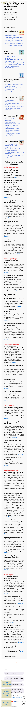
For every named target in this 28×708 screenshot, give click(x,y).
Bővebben (16, 177)
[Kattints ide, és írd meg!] (6, 669)
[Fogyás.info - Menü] (15, 3)
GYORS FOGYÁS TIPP (6, 693)
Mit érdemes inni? (9, 89)
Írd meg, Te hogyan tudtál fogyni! (14, 697)
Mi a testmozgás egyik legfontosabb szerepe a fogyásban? (11, 146)
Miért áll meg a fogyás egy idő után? (14, 106)
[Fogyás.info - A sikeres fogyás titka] (6, 3)
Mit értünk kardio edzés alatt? (12, 150)
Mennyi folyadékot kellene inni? (13, 87)
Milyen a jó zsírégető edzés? (12, 149)
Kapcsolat (15, 704)
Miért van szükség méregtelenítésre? (14, 63)
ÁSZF (16, 706)
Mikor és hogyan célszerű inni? (13, 91)
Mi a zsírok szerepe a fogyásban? (13, 45)
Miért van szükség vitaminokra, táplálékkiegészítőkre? (10, 120)
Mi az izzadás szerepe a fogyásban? (14, 64)
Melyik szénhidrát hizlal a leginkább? (14, 43)
